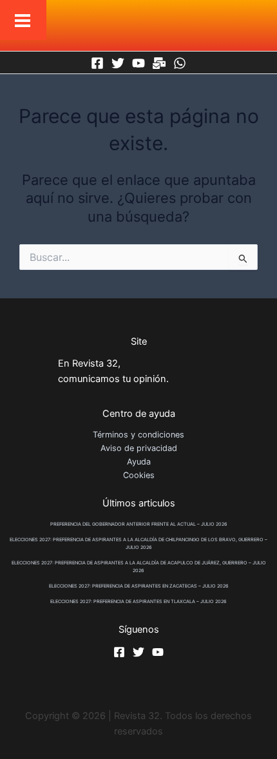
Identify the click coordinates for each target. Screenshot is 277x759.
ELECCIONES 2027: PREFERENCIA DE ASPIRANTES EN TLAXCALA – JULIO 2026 (138, 601)
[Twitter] (117, 63)
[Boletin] (159, 63)
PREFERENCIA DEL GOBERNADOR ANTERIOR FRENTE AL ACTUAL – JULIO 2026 (138, 524)
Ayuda (139, 461)
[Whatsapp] (179, 63)
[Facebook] (97, 63)
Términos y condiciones (138, 434)
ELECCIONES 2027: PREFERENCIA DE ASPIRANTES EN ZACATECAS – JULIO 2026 (139, 586)
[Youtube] (138, 63)
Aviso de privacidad (138, 448)
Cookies (139, 475)
